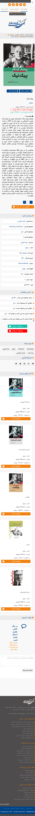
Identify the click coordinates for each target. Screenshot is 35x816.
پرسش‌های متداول (28, 729)
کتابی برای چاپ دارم (28, 746)
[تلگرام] (24, 4)
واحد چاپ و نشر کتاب (28, 743)
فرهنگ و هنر (30, 773)
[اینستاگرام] (20, 4)
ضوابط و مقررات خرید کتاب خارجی (24, 736)
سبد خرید (3, 9)
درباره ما (22, 808)
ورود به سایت (14, 9)
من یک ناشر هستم (28, 758)
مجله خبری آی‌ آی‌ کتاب (27, 767)
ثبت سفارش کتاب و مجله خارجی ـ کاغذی (22, 722)
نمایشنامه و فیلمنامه (26, 37)
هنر (11, 35)
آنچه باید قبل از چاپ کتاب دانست (24, 755)
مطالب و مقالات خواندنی (26, 777)
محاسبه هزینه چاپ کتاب (26, 748)
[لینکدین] (17, 4)
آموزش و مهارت (29, 770)
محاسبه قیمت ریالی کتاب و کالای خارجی (22, 726)
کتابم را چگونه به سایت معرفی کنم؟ (23, 799)
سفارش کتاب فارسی (27, 788)
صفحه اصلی (29, 35)
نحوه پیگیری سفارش (27, 731)
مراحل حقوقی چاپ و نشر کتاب (25, 753)
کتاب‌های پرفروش (28, 792)
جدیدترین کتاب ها (28, 797)
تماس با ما (7, 808)
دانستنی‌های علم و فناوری (26, 775)
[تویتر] (9, 4)
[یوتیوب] (13, 4)
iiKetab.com (31, 812)
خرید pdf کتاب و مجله (27, 738)
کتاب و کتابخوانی (28, 779)
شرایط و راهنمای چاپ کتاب (26, 762)
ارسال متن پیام (27, 670)
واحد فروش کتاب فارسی (27, 785)
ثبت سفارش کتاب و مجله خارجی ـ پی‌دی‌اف (21, 724)
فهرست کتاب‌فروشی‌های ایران (25, 790)
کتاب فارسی (19, 35)
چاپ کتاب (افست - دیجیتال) (25, 760)
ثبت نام (23, 9)
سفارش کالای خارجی (28, 733)
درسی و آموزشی (28, 795)
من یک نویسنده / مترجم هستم (25, 751)
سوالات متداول (15, 808)
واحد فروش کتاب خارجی (27, 719)
